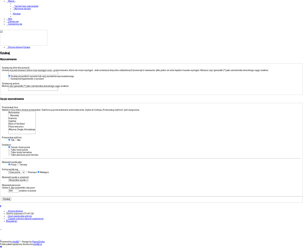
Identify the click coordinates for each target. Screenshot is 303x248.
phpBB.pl (37, 244)
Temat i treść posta (20, 147)
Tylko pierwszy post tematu (24, 155)
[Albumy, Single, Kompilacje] (22, 129)
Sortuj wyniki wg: (10, 169)
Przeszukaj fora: (10, 107)
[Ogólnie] (22, 121)
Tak (12, 140)
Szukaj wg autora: (11, 83)
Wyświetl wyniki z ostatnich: (15, 177)
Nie (19, 140)
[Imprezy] (22, 118)
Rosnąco (32, 172)
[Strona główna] (23, 45)
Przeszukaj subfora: (12, 137)
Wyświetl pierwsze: (11, 185)
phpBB (15, 241)
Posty (13, 164)
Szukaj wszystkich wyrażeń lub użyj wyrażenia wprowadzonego (42, 76)
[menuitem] (25, 6)
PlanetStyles (38, 241)
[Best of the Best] (22, 124)
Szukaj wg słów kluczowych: (16, 67)
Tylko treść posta (19, 150)
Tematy (23, 164)
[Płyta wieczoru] (22, 126)
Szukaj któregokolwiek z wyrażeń (27, 79)
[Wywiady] (22, 115)
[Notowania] (22, 112)
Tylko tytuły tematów (21, 152)
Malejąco (44, 172)
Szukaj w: (6, 144)
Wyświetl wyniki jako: (12, 162)
